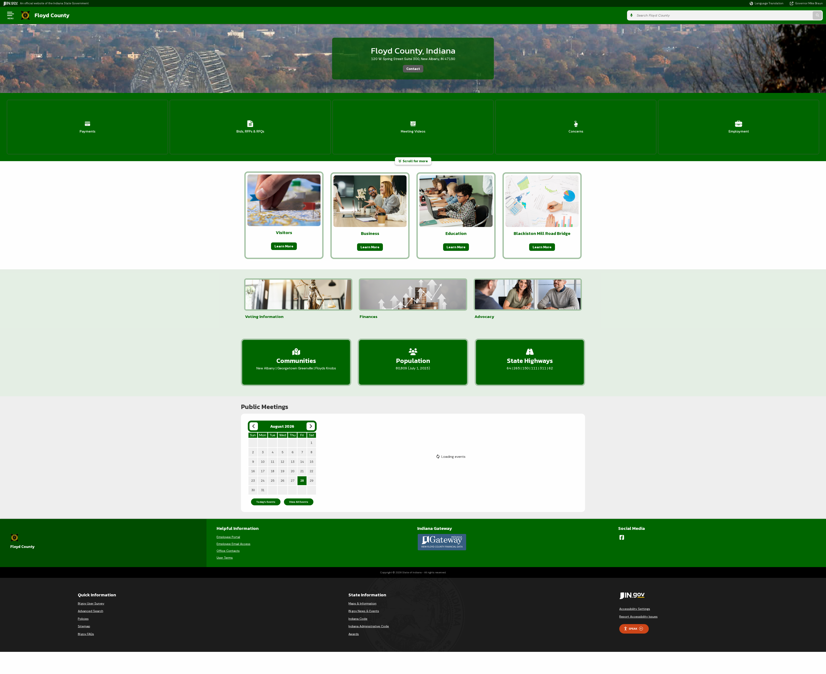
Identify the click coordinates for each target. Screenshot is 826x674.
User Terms (225, 558)
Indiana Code (357, 619)
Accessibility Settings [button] (634, 609)
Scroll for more (414, 160)
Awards (353, 634)
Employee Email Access (233, 544)
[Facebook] (622, 537)
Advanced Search (90, 611)
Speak (633, 629)
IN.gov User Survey (91, 603)
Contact (413, 68)
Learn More (283, 246)
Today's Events (265, 502)
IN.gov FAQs (86, 634)
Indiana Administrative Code (368, 626)
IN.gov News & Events (363, 611)
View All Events (298, 502)
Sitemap (84, 626)
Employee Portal (228, 537)
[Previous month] (254, 426)
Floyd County (52, 15)
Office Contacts (228, 551)
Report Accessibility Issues (638, 616)
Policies (83, 619)
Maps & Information (362, 603)
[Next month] (311, 426)
